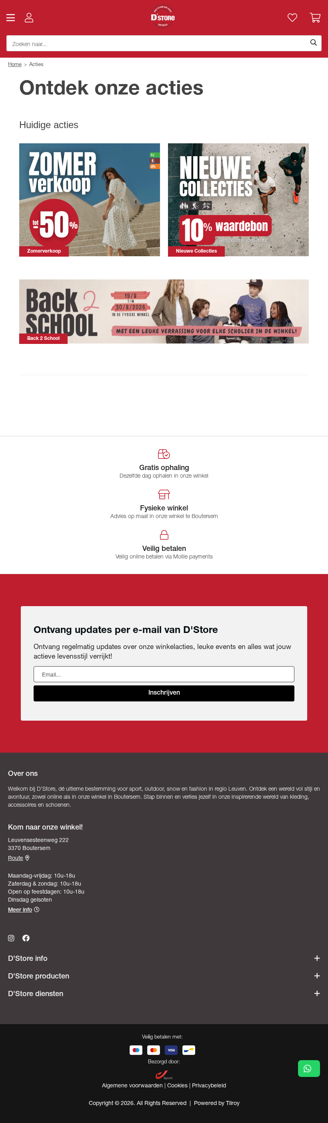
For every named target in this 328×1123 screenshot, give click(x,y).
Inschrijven (164, 693)
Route (15, 859)
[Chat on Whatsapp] (309, 1068)
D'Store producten (38, 976)
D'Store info (28, 959)
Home (15, 65)
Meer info (20, 910)
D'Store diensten (35, 994)
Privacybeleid (209, 1086)
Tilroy (233, 1104)
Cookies (178, 1086)
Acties (36, 65)
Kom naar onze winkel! (45, 828)
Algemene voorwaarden (133, 1086)
